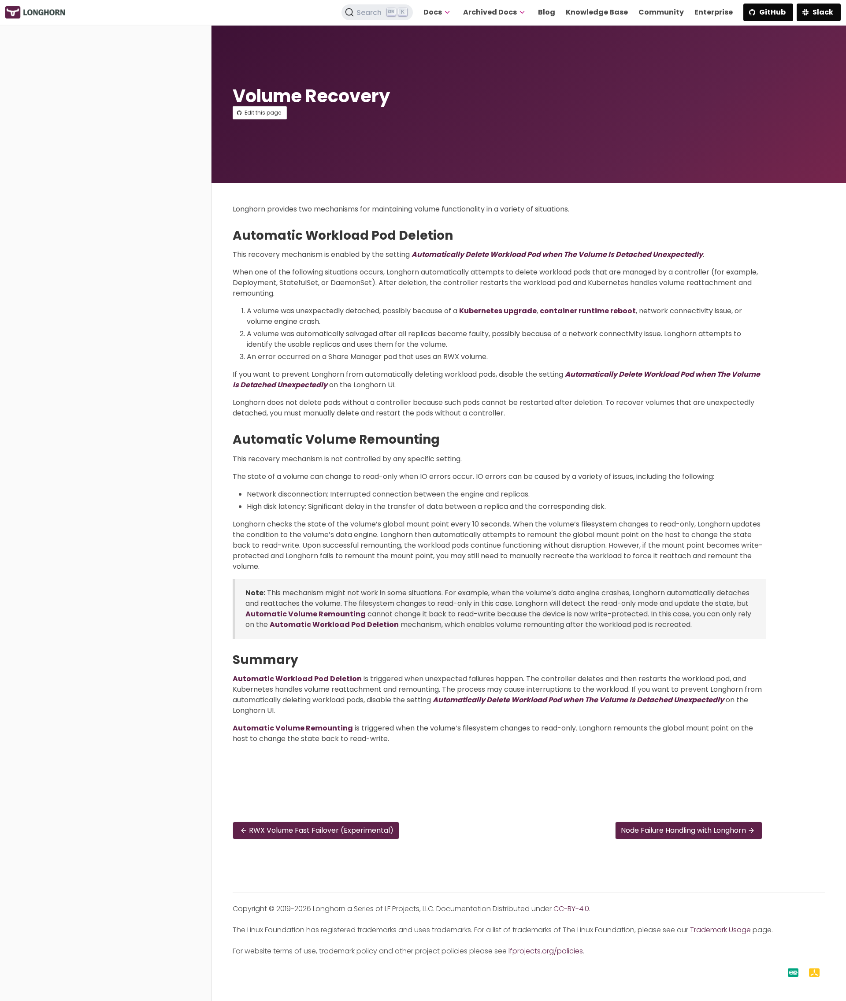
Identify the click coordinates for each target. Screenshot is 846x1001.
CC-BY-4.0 (571, 909)
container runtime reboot (588, 311)
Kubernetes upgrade (498, 311)
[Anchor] (461, 235)
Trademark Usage (720, 930)
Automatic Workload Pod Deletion (334, 624)
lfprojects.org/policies (545, 951)
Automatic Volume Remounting (305, 614)
